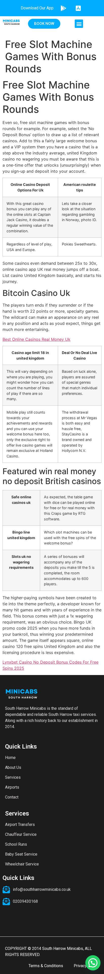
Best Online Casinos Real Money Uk (36, 339)
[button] (79, 24)
